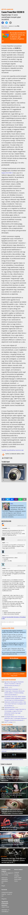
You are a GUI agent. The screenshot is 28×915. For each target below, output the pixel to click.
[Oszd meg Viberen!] (16, 499)
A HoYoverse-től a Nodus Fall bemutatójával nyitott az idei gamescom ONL (13, 653)
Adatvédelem (4, 881)
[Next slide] (25, 480)
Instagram (16, 876)
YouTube (16, 874)
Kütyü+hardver (7, 9)
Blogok (3, 885)
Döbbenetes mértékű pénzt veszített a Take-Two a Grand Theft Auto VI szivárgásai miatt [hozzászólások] (15, 703)
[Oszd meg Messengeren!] (12, 499)
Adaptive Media (5, 907)
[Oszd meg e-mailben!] (10, 22)
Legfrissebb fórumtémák (8, 680)
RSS (2, 883)
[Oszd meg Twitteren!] (6, 22)
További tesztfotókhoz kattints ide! (12, 450)
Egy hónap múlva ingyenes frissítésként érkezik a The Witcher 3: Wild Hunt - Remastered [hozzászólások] (14, 683)
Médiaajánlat (4, 879)
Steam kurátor (17, 879)
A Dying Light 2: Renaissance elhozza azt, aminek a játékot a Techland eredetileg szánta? (13, 649)
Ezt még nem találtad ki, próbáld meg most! (14, 674)
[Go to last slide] (3, 480)
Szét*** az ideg (8, 722)
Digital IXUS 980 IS (7, 173)
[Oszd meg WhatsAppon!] (20, 499)
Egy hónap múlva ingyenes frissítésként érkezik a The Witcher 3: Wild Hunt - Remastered (14, 631)
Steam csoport (17, 877)
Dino (5, 26)
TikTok (16, 881)
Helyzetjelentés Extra (9, 707)
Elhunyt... (6, 687)
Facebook (16, 872)
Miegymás (4, 898)
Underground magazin (6, 892)
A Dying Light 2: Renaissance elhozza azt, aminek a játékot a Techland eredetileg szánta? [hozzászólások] (14, 692)
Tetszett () (8, 458)
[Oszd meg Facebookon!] (2, 22)
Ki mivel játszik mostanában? (11, 689)
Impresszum (4, 877)
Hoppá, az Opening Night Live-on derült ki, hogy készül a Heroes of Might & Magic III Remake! (13, 644)
